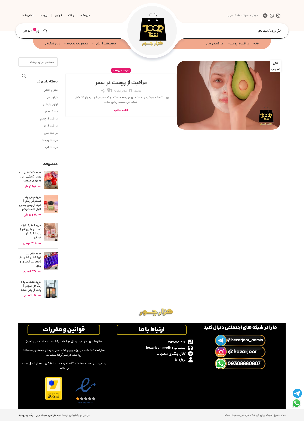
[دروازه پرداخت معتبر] (53, 388)
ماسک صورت (50, 112)
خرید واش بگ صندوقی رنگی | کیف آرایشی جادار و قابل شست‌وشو (29, 203)
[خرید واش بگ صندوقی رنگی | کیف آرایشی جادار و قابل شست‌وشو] (51, 206)
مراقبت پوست (121, 70)
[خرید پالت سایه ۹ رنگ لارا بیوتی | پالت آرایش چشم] (51, 289)
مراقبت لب (51, 147)
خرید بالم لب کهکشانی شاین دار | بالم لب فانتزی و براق (30, 260)
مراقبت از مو (51, 126)
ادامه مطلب (121, 110)
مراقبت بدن (51, 133)
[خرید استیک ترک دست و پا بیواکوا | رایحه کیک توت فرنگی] (51, 234)
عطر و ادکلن (51, 90)
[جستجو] (45, 31)
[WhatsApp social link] (272, 15)
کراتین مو (52, 97)
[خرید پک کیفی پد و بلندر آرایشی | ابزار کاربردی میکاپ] (51, 180)
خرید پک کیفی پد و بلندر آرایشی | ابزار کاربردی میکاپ (30, 177)
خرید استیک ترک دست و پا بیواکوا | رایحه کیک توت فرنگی (30, 231)
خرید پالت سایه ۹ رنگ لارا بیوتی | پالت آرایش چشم (30, 286)
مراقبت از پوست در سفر (121, 82)
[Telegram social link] (265, 15)
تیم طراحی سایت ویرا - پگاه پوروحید (39, 415)
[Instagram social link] (278, 15)
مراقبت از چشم (49, 119)
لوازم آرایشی (50, 105)
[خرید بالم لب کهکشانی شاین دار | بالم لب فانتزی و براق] (51, 263)
